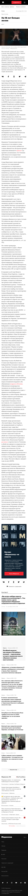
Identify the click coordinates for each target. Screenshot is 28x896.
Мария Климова (4, 14)
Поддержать (16, 2)
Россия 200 (4, 871)
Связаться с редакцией (15, 586)
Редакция (3, 850)
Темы (2, 841)
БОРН (2, 24)
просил (19, 150)
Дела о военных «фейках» (7, 6)
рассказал (4, 442)
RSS (3, 854)
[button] (24, 2)
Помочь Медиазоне (14, 573)
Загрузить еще (13, 769)
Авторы (3, 846)
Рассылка (3, 858)
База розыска (4, 875)
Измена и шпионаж (21, 6)
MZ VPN (3, 867)
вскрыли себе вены (16, 384)
